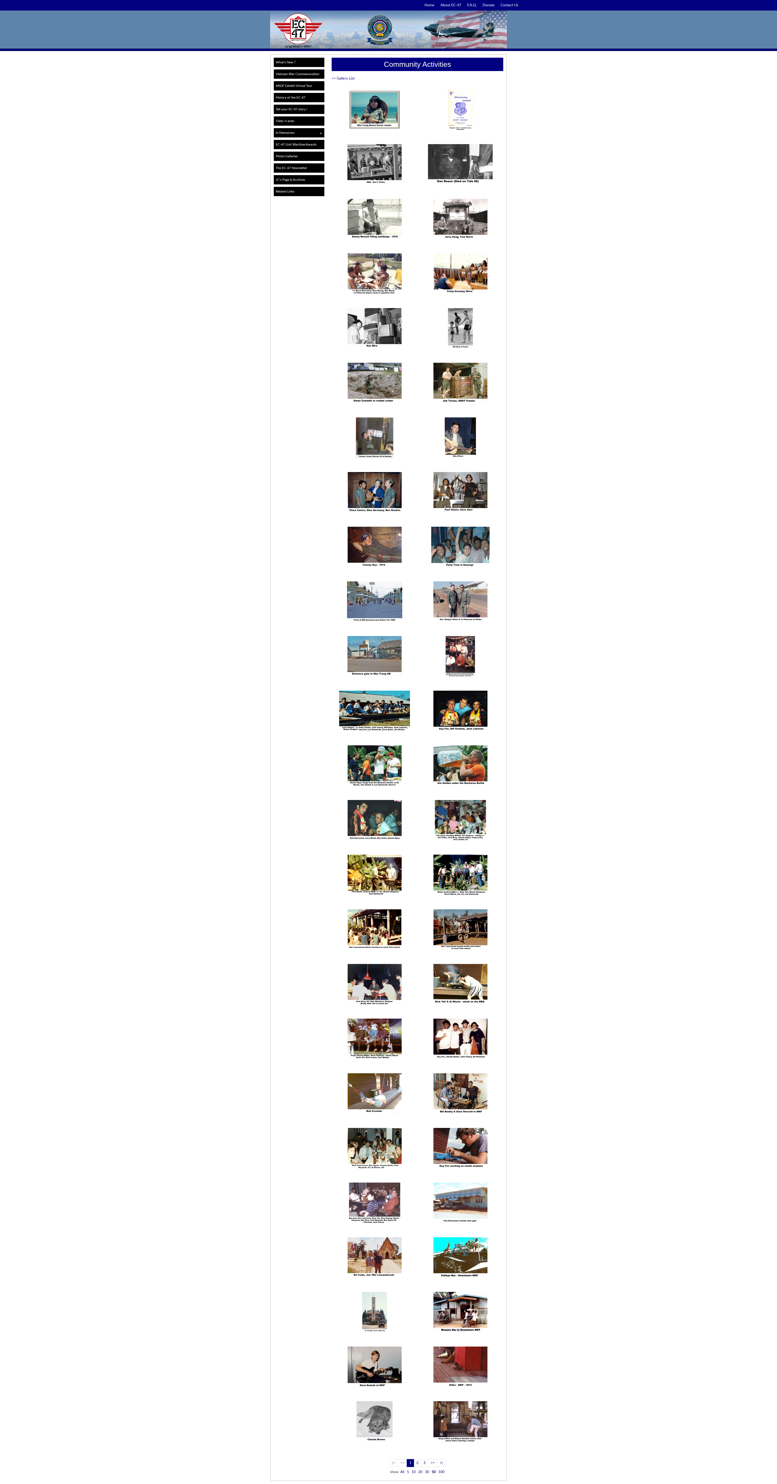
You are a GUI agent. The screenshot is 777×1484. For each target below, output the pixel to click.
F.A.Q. (472, 5)
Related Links (285, 191)
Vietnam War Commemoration (297, 74)
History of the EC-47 (290, 97)
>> (433, 1463)
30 (427, 1472)
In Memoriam (284, 133)
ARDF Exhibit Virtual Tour (294, 85)
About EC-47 (451, 5)
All (402, 1472)
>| (441, 1463)
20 (420, 1472)
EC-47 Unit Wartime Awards (296, 144)
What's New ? (286, 62)
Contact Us (509, 5)
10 (414, 1472)
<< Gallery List (343, 78)
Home (429, 5)
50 (434, 1472)
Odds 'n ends (285, 121)
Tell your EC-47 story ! (291, 109)
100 (441, 1472)
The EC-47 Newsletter (291, 168)
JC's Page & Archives (290, 179)
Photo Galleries (287, 156)
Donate (489, 5)
